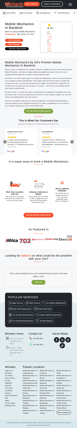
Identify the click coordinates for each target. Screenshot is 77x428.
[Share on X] (62, 340)
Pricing (7, 380)
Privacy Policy (10, 403)
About (7, 400)
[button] (5, 141)
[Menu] (69, 4)
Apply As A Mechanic (52, 4)
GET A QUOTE (31, 4)
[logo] (14, 4)
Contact (8, 393)
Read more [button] (11, 147)
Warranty (8, 385)
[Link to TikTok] (62, 345)
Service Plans (11, 13)
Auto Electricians (64, 13)
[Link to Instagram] (68, 340)
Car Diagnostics (45, 13)
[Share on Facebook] (56, 340)
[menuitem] (69, 4)
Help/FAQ (8, 383)
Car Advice (9, 375)
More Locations (64, 412)
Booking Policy (10, 405)
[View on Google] (11, 151)
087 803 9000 (38, 338)
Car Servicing (27, 13)
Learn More (38, 116)
